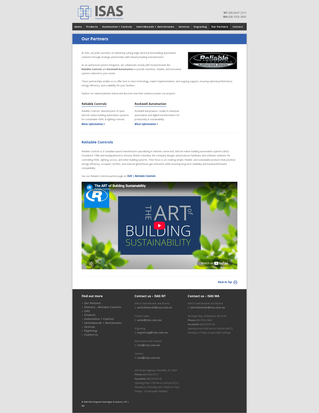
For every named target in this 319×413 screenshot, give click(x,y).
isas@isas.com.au (148, 345)
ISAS (87, 311)
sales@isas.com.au (149, 320)
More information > (93, 124)
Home (78, 26)
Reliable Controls (94, 104)
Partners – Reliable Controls (102, 307)
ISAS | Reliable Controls (141, 176)
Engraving (200, 26)
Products (92, 26)
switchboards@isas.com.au (154, 307)
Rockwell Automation (150, 104)
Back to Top (225, 282)
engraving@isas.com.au (152, 332)
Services (184, 26)
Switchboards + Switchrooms (155, 26)
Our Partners (219, 26)
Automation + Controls (117, 26)
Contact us (91, 334)
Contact (238, 26)
